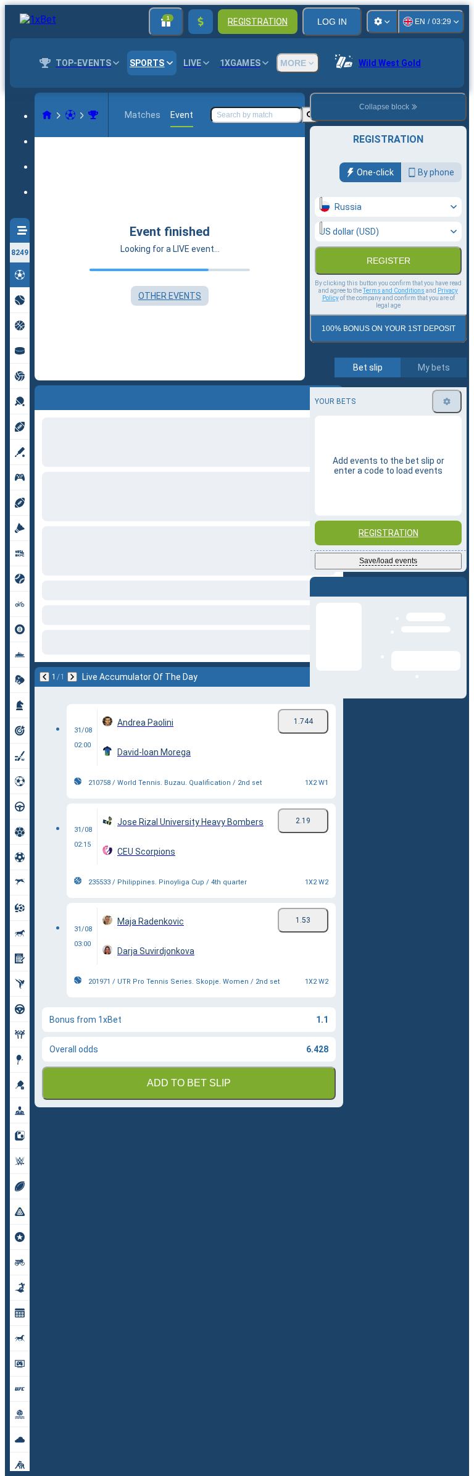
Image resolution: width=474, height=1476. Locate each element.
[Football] (70, 115)
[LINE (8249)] (47, 115)
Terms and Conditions (394, 317)
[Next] (76, 395)
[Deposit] (200, 21)
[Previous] (44, 395)
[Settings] (382, 21)
